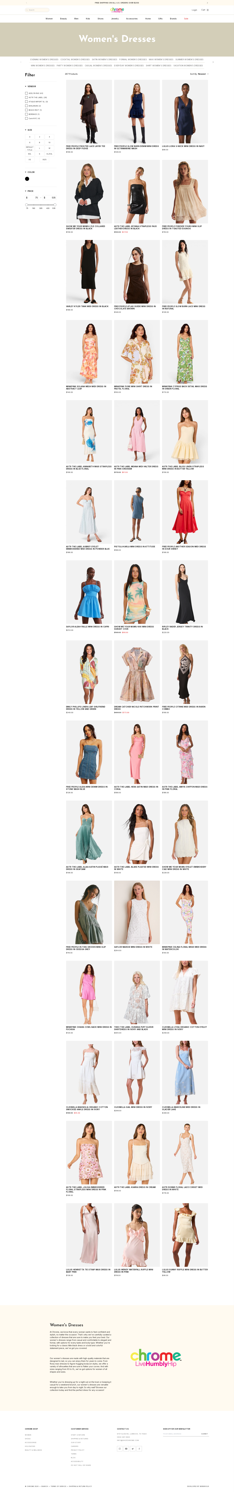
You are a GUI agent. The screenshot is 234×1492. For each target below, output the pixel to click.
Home (148, 18)
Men (76, 18)
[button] (213, 62)
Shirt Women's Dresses (158, 65)
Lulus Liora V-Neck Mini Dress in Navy (183, 146)
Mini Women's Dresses (43, 65)
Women (49, 18)
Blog (73, 1457)
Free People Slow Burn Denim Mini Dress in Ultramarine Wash (136, 147)
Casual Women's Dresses (98, 65)
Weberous (204, 1486)
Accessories (132, 18)
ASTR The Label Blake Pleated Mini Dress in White (136, 868)
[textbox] (33, 197)
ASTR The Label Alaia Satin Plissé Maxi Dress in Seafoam (87, 868)
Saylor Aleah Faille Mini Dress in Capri (87, 626)
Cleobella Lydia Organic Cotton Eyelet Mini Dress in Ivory (184, 1028)
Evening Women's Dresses (44, 59)
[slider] (26, 204)
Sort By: (193, 74)
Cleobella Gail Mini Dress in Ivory (133, 1107)
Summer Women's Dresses (190, 59)
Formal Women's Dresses (133, 59)
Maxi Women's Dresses (161, 59)
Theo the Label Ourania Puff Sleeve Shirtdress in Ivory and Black (134, 1028)
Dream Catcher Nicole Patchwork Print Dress (136, 708)
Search (44, 1486)
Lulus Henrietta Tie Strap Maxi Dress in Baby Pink (88, 1270)
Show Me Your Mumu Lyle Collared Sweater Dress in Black (85, 227)
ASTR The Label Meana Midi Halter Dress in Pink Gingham (136, 467)
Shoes (101, 18)
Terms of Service (58, 1486)
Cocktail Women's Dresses (75, 59)
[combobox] (37, 10)
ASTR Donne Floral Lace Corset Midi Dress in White (182, 1188)
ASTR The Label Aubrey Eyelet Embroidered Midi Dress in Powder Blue (88, 547)
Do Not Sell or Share (81, 1465)
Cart (204, 10)
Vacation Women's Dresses (188, 65)
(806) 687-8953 (123, 1437)
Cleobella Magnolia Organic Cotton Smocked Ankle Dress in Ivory (87, 1108)
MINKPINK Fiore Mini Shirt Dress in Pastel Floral (133, 387)
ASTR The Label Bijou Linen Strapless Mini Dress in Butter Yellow (183, 467)
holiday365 (30, 1446)
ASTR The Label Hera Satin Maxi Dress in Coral (136, 788)
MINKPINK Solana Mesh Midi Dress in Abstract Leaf (86, 387)
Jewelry (115, 18)
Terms (74, 1454)
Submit (204, 1434)
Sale (186, 18)
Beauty (63, 18)
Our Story (76, 1442)
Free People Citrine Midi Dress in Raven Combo (183, 708)
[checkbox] (41, 93)
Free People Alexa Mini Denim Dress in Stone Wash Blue (87, 788)
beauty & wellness (33, 1450)
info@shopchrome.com (128, 1440)
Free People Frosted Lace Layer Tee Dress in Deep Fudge (85, 147)
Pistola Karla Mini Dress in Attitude (134, 546)
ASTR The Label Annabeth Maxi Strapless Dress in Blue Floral (89, 467)
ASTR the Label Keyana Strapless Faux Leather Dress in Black (135, 227)
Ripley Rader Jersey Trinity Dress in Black (182, 627)
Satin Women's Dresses (104, 59)
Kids (88, 18)
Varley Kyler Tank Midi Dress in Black (87, 306)
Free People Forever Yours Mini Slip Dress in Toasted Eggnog (182, 227)
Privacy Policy (77, 1450)
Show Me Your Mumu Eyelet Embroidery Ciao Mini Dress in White (184, 868)
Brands (173, 18)
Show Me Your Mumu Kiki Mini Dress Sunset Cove (134, 627)
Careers (74, 1446)
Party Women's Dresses (70, 65)
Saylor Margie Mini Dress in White (133, 947)
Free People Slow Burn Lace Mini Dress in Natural (183, 307)
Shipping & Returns (79, 1439)
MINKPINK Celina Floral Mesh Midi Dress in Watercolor (184, 948)
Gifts (160, 18)
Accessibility (77, 1461)
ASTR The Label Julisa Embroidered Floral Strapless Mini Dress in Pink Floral (86, 1189)
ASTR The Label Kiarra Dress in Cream (135, 1187)
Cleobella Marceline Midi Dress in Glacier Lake (181, 1108)
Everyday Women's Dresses (129, 65)
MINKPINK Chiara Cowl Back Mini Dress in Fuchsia (89, 1028)
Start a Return (78, 1435)
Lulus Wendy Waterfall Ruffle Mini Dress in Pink (133, 1270)
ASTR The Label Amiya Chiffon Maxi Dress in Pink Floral (184, 788)
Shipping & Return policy (80, 1486)
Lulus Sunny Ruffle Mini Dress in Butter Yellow (185, 1270)
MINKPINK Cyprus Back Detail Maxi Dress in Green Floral (184, 387)
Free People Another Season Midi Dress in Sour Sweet (184, 547)
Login (194, 10)
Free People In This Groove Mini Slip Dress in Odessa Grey (86, 948)
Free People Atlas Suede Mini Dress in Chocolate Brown (135, 307)
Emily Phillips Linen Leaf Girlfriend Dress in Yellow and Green (85, 708)
